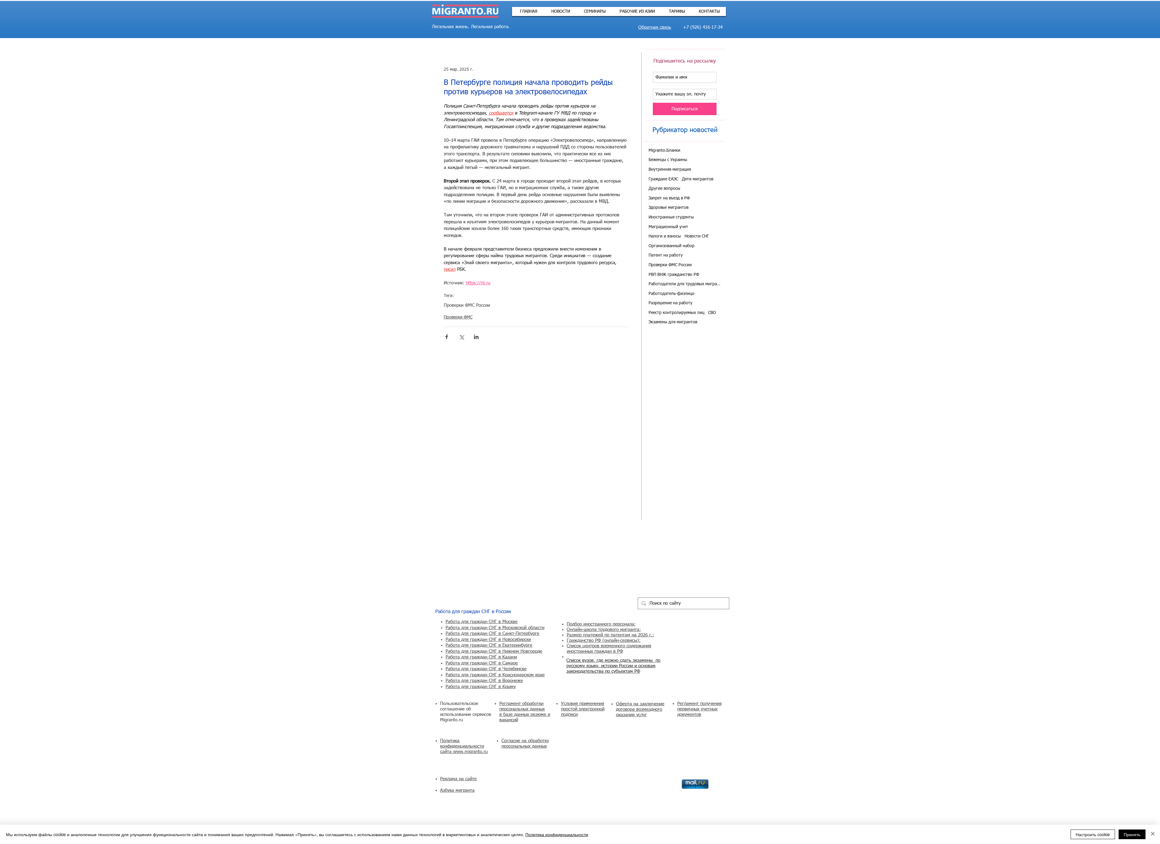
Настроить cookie (1093, 834)
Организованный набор (671, 246)
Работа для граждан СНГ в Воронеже (484, 680)
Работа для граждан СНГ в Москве (481, 621)
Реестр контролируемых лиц (676, 313)
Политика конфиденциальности (556, 834)
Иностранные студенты (671, 217)
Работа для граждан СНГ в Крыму (481, 686)
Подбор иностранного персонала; (601, 624)
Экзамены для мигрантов (673, 322)
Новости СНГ (697, 236)
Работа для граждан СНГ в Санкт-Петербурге (492, 633)
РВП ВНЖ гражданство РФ (674, 275)
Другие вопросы (664, 188)
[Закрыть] (1152, 834)
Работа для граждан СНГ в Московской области (495, 628)
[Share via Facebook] (447, 337)
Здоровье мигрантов (668, 207)
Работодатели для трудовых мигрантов (685, 284)
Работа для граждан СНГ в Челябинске (486, 669)
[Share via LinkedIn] (476, 337)
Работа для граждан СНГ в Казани (481, 657)
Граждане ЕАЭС (663, 179)
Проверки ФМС (458, 317)
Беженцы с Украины (668, 160)
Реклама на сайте (458, 779)
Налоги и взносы (665, 236)
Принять (1132, 834)
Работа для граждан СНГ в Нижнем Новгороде (494, 651)
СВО (712, 313)
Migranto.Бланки (664, 150)
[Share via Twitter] (461, 337)
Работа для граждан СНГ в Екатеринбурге (489, 645)
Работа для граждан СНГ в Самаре (482, 663)
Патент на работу (666, 255)
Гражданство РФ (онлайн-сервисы (602, 640)
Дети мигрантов (697, 179)
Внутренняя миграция (670, 169)
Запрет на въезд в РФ (669, 198)
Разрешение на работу (670, 303)
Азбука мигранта (457, 790)
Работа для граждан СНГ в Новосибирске (488, 639)
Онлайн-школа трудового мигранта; (604, 629)
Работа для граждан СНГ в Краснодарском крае (495, 675)
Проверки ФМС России (467, 305)
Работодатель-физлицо (671, 294)
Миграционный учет (668, 227)
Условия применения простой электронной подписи (582, 709)
